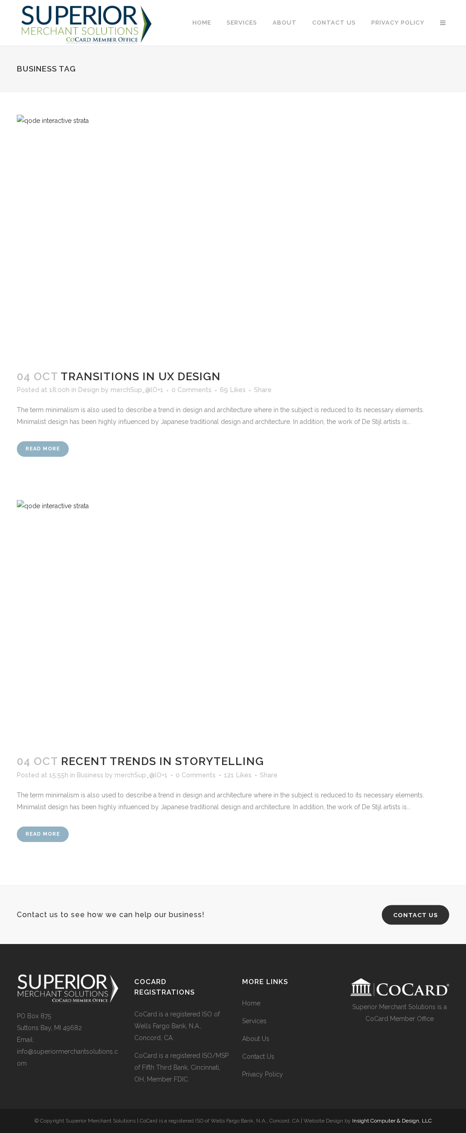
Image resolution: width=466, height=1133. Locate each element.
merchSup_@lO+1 (137, 389)
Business (90, 775)
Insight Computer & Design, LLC (392, 1121)
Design (88, 389)
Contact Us (258, 1056)
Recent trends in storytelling (162, 761)
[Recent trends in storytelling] (233, 622)
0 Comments (192, 389)
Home (251, 1003)
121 (238, 775)
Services (254, 1021)
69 (233, 390)
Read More (42, 449)
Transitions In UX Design (141, 376)
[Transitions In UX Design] (233, 236)
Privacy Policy (262, 1074)
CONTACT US (415, 914)
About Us (255, 1038)
